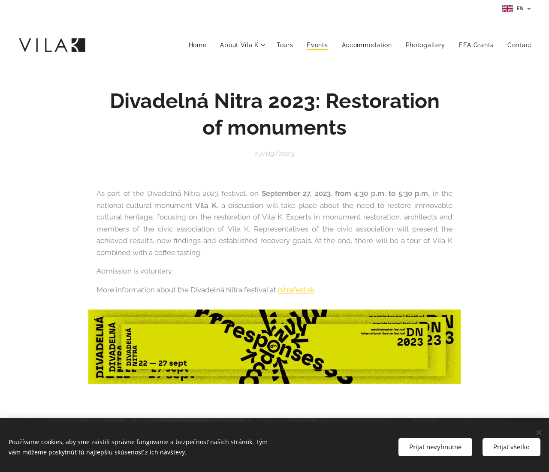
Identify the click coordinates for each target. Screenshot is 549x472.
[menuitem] (200, 45)
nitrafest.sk (296, 290)
